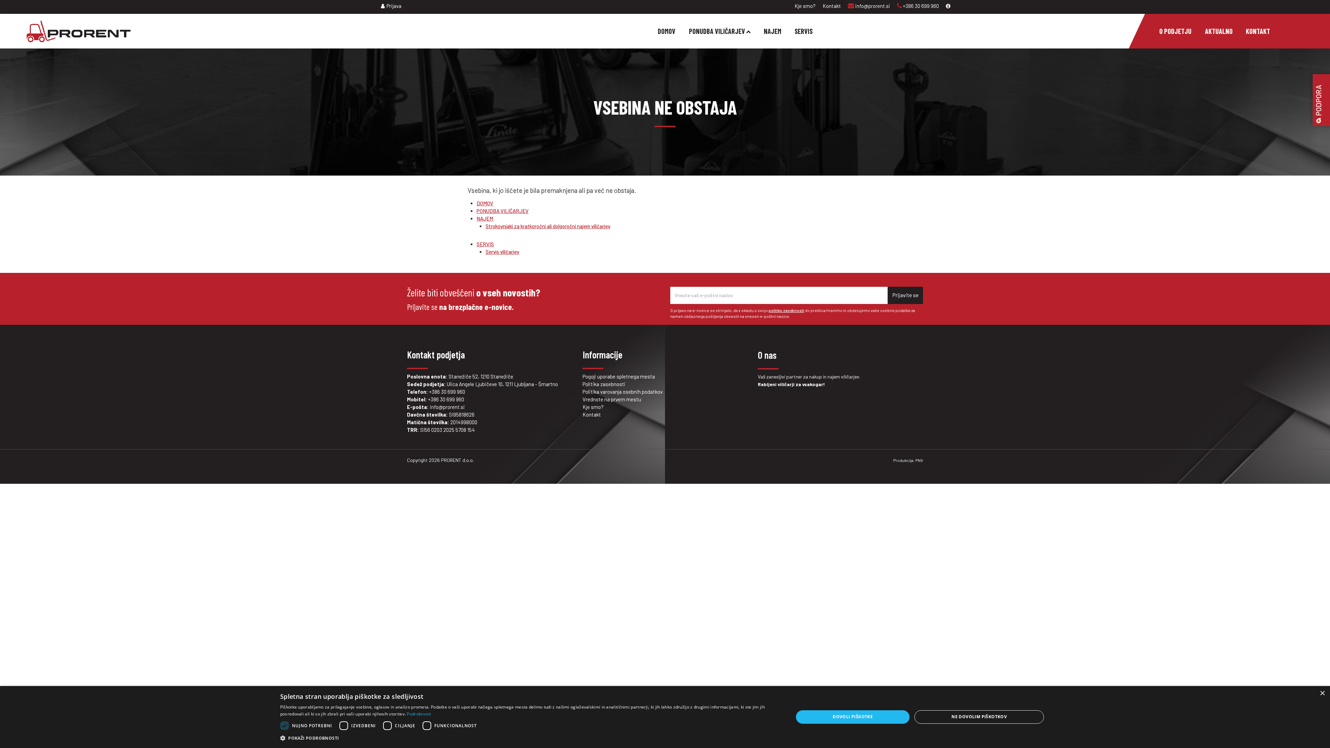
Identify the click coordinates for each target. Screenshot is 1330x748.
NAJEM (485, 218)
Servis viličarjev (502, 252)
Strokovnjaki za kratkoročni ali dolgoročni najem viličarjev (548, 226)
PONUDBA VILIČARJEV (503, 211)
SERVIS (485, 244)
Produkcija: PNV (908, 460)
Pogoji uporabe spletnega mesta (619, 376)
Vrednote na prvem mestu (612, 399)
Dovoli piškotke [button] (853, 717)
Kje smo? (805, 6)
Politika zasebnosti (604, 384)
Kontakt (832, 6)
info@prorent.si (872, 6)
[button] (529, 738)
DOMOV (485, 203)
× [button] (1322, 693)
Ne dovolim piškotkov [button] (979, 717)
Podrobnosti (419, 714)
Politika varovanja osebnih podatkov (623, 392)
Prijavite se (905, 295)
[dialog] (665, 717)
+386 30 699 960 (920, 6)
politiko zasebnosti (786, 310)
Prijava (394, 6)
